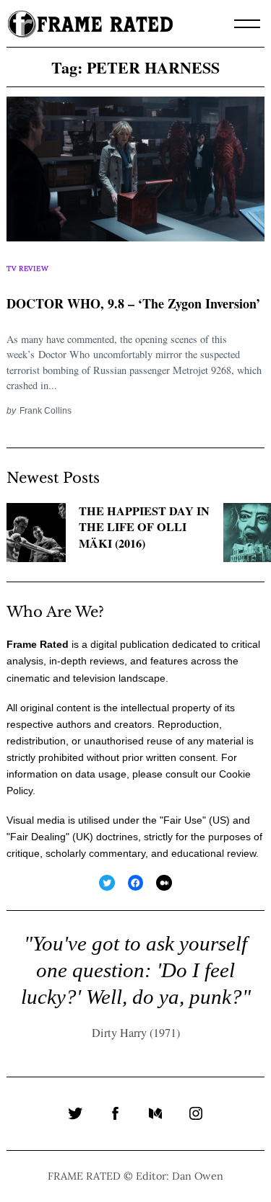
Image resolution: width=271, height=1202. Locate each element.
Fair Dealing (38, 836)
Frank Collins (46, 410)
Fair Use (182, 820)
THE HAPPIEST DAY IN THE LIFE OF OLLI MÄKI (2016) (144, 527)
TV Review (27, 268)
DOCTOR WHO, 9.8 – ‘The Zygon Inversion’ (133, 303)
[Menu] (247, 23)
